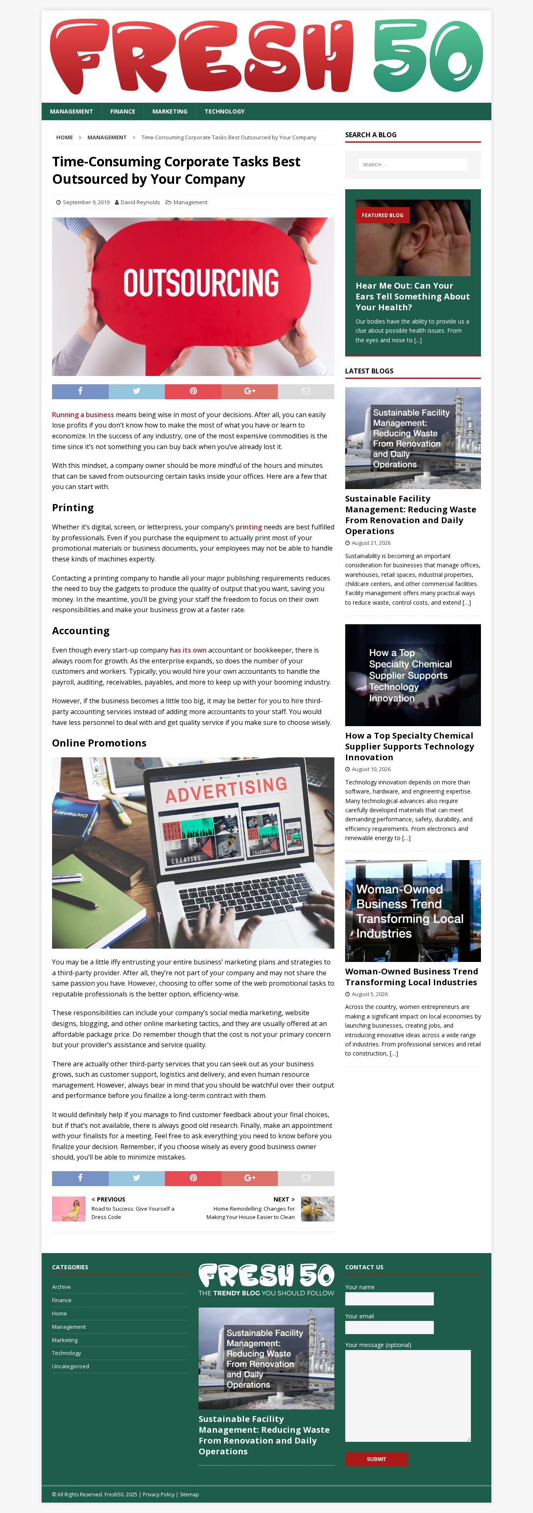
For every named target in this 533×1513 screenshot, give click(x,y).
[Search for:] (413, 165)
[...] (418, 340)
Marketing (169, 111)
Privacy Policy (158, 1494)
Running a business (83, 414)
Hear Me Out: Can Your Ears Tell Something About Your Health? (413, 296)
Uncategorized (70, 1366)
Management (71, 111)
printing (249, 527)
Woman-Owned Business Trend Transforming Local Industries (411, 977)
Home (59, 1313)
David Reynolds (140, 202)
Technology (224, 111)
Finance (122, 111)
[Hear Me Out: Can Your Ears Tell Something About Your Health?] (413, 238)
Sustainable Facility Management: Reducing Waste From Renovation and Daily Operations (410, 514)
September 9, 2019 (86, 202)
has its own (188, 650)
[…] (467, 602)
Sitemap (189, 1494)
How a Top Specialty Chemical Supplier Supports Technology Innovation (409, 746)
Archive (61, 1286)
